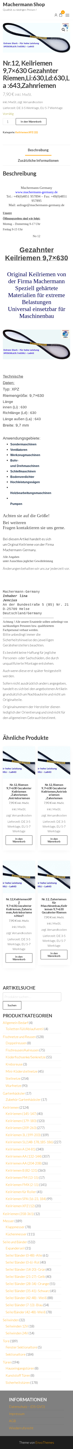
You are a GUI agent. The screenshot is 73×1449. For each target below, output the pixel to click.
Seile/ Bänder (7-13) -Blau (24, 1305)
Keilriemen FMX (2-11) (22, 1185)
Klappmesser (15, 1227)
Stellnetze (13, 1078)
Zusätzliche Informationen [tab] (38, 160)
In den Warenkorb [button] (19, 840)
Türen (7, 1362)
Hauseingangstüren (20, 1368)
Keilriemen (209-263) (21, 1128)
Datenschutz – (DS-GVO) (27, 1406)
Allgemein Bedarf (15, 1023)
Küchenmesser (16, 1234)
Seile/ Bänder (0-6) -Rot (23, 1262)
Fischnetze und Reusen (19, 1037)
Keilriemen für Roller (21, 1192)
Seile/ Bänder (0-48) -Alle (24, 1255)
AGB (12, 1421)
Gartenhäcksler (14, 1093)
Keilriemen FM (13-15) (22, 1177)
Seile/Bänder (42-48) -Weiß (26, 1312)
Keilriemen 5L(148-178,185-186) (29, 1142)
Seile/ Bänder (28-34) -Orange (27, 1284)
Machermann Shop (24, 4)
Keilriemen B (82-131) (21, 1170)
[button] (67, 15)
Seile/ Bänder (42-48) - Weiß (26, 1298)
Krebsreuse (14, 1064)
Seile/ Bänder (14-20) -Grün (25, 1269)
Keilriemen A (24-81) (21, 1149)
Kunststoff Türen (18, 1375)
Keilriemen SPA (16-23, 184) (26, 1199)
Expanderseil (15, 1248)
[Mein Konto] (56, 15)
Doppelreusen (16, 1043)
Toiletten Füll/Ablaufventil (25, 1029)
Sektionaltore (15, 1354)
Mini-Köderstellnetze (21, 1071)
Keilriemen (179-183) (21, 1121)
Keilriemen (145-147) (21, 1114)
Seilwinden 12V (17, 1326)
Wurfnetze (13, 1086)
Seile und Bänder (15, 1242)
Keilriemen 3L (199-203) (23, 1135)
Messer (8, 1221)
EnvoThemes (44, 1442)
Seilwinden (11, 1320)
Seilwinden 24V (17, 1333)
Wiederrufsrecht (21, 1428)
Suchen (12, 1005)
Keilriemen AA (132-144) (24, 1156)
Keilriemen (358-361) (18, 1214)
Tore (6, 1341)
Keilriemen (11, 1107)
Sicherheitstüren (18, 1382)
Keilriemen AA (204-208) (24, 1163)
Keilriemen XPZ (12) (26, 132)
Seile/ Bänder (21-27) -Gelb (25, 1276)
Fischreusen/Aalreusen (22, 1050)
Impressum (17, 1414)
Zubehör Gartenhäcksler (23, 1099)
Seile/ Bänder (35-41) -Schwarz (28, 1291)
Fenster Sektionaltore (21, 1347)
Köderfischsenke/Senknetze (26, 1057)
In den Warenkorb (31, 121)
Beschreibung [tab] (38, 150)
